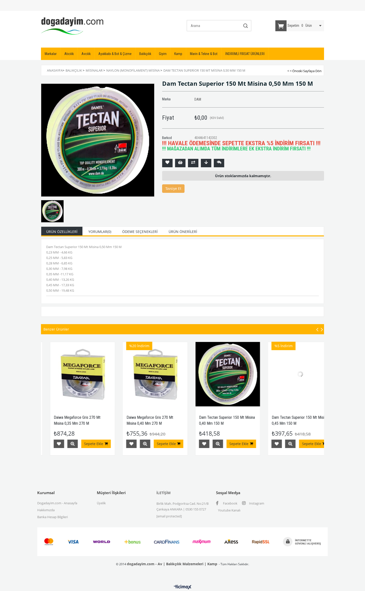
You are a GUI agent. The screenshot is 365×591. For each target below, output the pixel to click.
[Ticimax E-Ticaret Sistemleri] (182, 587)
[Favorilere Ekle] (167, 163)
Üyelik (101, 503)
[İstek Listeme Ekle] (180, 163)
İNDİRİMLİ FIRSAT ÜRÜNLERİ (245, 54)
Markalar (51, 54)
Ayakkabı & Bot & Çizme (115, 54)
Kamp (178, 54)
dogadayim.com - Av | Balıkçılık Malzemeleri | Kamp (172, 564)
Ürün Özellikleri (61, 231)
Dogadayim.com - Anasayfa (57, 503)
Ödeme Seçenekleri (140, 231)
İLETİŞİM (163, 492)
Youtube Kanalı (229, 510)
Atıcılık (69, 54)
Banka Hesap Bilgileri (52, 517)
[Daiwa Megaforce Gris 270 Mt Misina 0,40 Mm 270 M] (133, 374)
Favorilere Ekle (109, 444)
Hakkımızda (46, 510)
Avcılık (86, 54)
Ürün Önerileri (183, 231)
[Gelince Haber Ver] (219, 163)
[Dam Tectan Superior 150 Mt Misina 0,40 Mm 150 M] (205, 374)
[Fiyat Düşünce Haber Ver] (206, 163)
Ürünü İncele (50, 444)
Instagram (256, 503)
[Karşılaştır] (193, 163)
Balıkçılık (145, 54)
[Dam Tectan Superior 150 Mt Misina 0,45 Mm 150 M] (278, 374)
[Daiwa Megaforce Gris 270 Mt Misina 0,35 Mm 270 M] (60, 374)
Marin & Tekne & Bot (204, 54)
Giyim (163, 54)
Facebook (229, 503)
